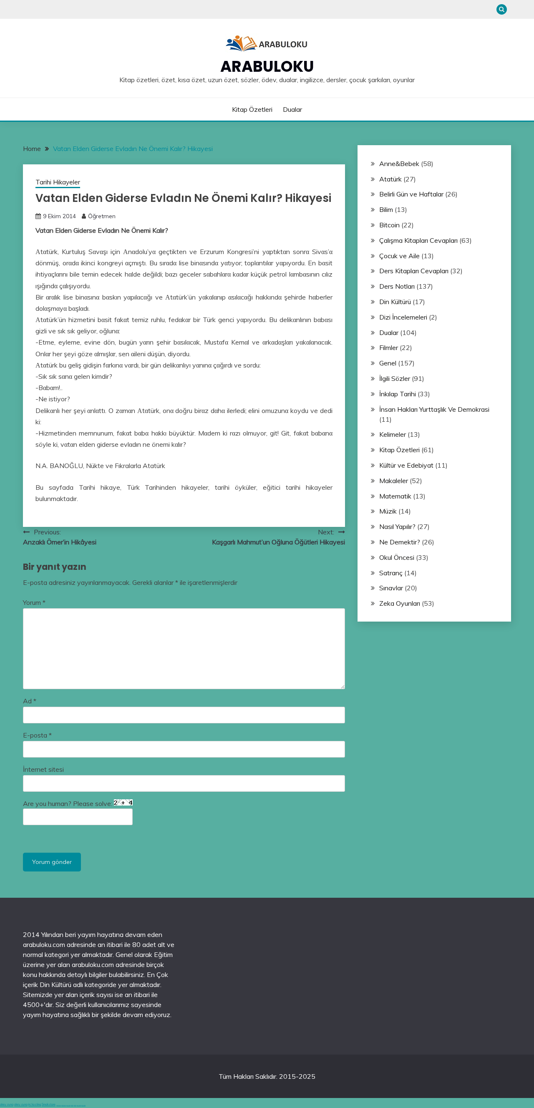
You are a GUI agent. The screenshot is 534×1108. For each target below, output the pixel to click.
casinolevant (58, 1105)
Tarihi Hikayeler (57, 182)
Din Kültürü (395, 301)
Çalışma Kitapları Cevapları (418, 240)
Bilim (386, 209)
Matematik (395, 496)
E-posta (37, 735)
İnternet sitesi (43, 769)
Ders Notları (397, 286)
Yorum (34, 602)
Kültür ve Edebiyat (406, 465)
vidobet (72, 1105)
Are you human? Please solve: (68, 803)
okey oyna (6, 1104)
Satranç (391, 573)
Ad (29, 701)
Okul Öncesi (396, 557)
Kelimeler (392, 434)
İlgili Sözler (394, 378)
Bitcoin (389, 225)
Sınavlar (391, 588)
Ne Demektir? (399, 542)
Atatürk (390, 179)
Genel (387, 363)
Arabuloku (267, 66)
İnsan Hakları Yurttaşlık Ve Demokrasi (434, 409)
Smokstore (48, 1104)
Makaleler (393, 480)
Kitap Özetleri (252, 109)
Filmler (388, 347)
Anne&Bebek (399, 163)
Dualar (292, 109)
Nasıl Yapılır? (397, 526)
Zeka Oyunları (399, 603)
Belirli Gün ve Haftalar (411, 194)
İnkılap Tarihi (397, 394)
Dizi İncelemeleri (403, 317)
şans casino (68, 1105)
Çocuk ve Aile (399, 256)
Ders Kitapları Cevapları (413, 271)
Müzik (388, 511)
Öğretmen (102, 216)
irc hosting (34, 1104)
